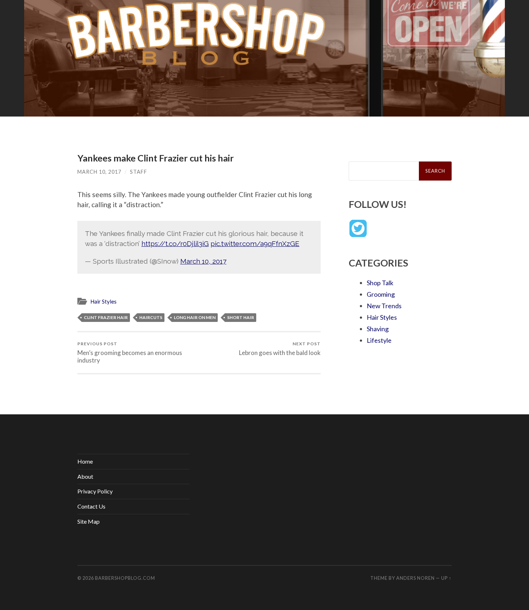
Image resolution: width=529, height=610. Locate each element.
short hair (240, 317)
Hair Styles (103, 301)
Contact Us (91, 506)
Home (85, 461)
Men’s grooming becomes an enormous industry (129, 352)
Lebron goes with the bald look (280, 348)
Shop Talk (380, 283)
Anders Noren (415, 578)
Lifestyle (379, 340)
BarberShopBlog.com (125, 578)
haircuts (150, 317)
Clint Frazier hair (106, 317)
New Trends (384, 306)
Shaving (378, 329)
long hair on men (195, 317)
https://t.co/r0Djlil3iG (175, 243)
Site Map (88, 521)
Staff (138, 172)
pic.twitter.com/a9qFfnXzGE (255, 243)
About (85, 476)
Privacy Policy (95, 491)
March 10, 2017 (99, 172)
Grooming (381, 294)
